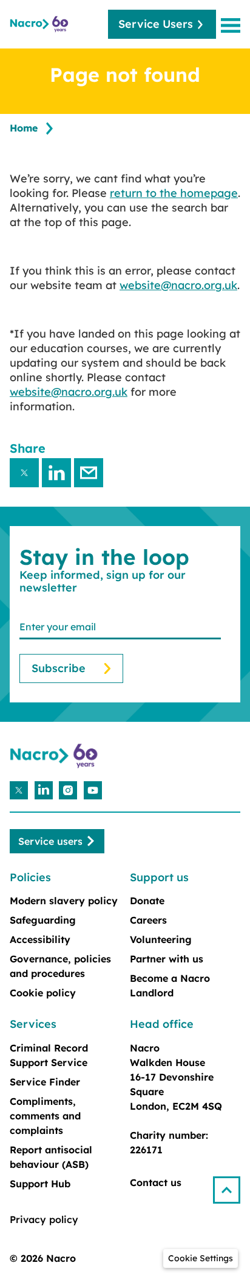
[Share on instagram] (68, 790)
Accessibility (40, 939)
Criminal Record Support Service (49, 1055)
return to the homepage (174, 193)
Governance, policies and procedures (60, 966)
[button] (231, 1185)
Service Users (155, 24)
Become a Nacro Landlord (170, 985)
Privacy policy (44, 1219)
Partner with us (166, 959)
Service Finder (45, 1082)
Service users (50, 841)
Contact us (155, 1182)
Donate (147, 901)
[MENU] (233, 25)
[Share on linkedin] (56, 472)
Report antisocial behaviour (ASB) (51, 1157)
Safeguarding (43, 920)
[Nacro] (40, 24)
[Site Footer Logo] (55, 756)
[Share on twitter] (24, 472)
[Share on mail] (88, 472)
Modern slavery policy (64, 901)
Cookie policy (43, 993)
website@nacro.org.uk (178, 285)
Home (24, 128)
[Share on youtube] (93, 790)
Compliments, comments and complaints (45, 1115)
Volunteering (161, 939)
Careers (148, 920)
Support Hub (40, 1184)
